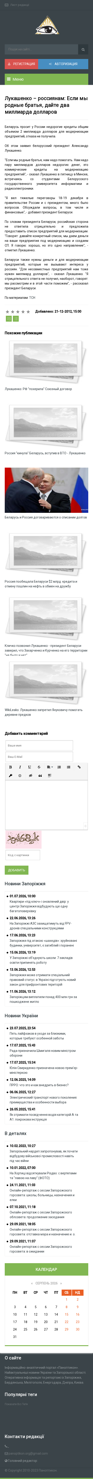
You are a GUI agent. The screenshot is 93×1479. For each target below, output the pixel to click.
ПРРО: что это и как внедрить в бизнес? (39, 1085)
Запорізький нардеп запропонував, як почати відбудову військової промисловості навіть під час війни (44, 1156)
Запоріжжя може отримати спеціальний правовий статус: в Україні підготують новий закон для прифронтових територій (43, 979)
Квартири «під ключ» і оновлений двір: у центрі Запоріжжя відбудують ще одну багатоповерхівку (39, 906)
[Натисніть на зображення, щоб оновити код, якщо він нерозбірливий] (23, 839)
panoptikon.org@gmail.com (28, 1453)
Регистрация (24, 64)
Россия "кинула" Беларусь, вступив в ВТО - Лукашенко (45, 453)
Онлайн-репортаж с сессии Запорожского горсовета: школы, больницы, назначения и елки (42, 1195)
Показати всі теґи (16, 1404)
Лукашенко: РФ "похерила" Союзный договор (38, 389)
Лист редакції (19, 5)
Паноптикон (48, 1470)
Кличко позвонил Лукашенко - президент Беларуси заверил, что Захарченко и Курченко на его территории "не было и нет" (46, 650)
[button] (10, 767)
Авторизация (65, 64)
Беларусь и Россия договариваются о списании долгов (46, 517)
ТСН (32, 297)
